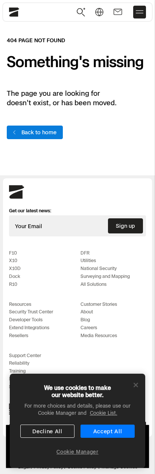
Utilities (88, 260)
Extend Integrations (29, 327)
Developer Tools (26, 319)
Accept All (107, 431)
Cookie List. (103, 413)
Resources (20, 304)
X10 (13, 260)
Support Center (25, 355)
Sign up (125, 225)
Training (17, 371)
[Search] (81, 12)
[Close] (136, 385)
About (87, 311)
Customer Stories (99, 304)
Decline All (47, 431)
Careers (89, 327)
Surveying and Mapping (105, 276)
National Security (99, 268)
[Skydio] (16, 197)
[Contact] (117, 12)
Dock (14, 276)
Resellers (18, 335)
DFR (85, 253)
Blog (85, 319)
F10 (13, 253)
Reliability (19, 363)
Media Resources (99, 335)
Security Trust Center (31, 311)
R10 (13, 284)
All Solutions (93, 284)
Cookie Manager (77, 452)
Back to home (38, 132)
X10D (15, 268)
